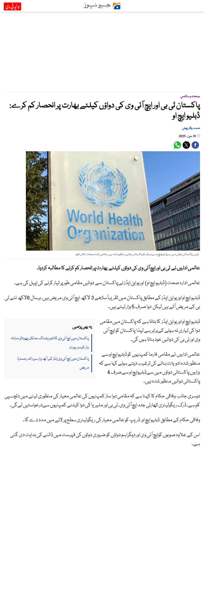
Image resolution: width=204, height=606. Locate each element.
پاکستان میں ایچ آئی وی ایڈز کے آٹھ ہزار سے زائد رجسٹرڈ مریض (53, 363)
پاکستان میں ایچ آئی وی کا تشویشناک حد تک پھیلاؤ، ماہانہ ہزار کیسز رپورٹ (50, 343)
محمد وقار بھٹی (191, 128)
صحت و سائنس (190, 96)
